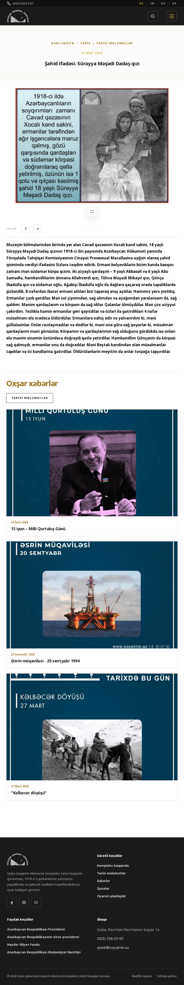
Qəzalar (103, 888)
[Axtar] (153, 16)
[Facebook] (12, 902)
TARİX (85, 43)
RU (163, 3)
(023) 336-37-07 (23, 3)
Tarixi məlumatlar (114, 43)
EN (152, 3)
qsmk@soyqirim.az (113, 947)
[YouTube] (36, 902)
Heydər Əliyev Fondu (23, 944)
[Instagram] (24, 902)
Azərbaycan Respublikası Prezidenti (36, 929)
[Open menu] (171, 16)
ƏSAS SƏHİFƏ (62, 43)
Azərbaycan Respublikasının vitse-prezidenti (43, 937)
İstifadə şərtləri (167, 976)
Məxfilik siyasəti (142, 976)
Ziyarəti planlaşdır (111, 896)
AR (174, 3)
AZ (141, 3)
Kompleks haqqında (113, 865)
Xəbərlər (103, 881)
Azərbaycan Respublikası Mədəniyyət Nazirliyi (44, 952)
